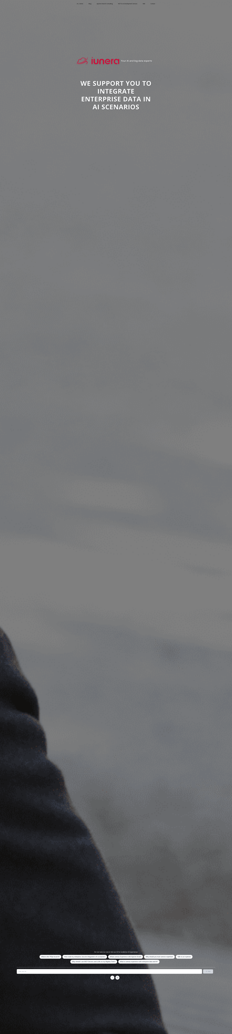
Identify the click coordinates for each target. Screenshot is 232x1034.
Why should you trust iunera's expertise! (159, 957)
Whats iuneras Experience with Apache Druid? (125, 957)
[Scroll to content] (112, 978)
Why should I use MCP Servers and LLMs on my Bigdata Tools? (93, 961)
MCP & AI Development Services (127, 4)
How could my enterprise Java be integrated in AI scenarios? (84, 957)
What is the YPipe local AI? (50, 957)
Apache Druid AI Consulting (105, 4)
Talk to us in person (184, 957)
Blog (90, 4)
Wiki (144, 4)
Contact (153, 4)
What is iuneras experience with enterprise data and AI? (139, 961)
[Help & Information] (117, 978)
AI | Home (80, 4)
